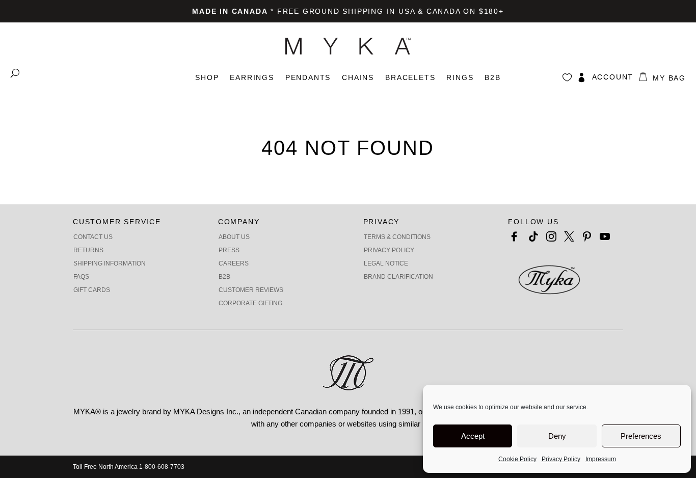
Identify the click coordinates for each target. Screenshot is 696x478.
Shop (207, 77)
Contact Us (93, 237)
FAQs (81, 276)
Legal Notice (386, 263)
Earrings (252, 77)
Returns (88, 250)
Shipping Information (109, 263)
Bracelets (410, 77)
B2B (492, 77)
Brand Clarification (398, 276)
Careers (234, 263)
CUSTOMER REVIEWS (251, 290)
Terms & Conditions (397, 237)
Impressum (600, 459)
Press (229, 250)
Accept (473, 436)
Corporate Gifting (250, 303)
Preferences (641, 436)
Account (612, 77)
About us (234, 237)
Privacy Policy (561, 459)
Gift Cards (91, 290)
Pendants (308, 77)
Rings (459, 77)
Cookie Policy (517, 459)
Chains (358, 77)
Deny (557, 436)
